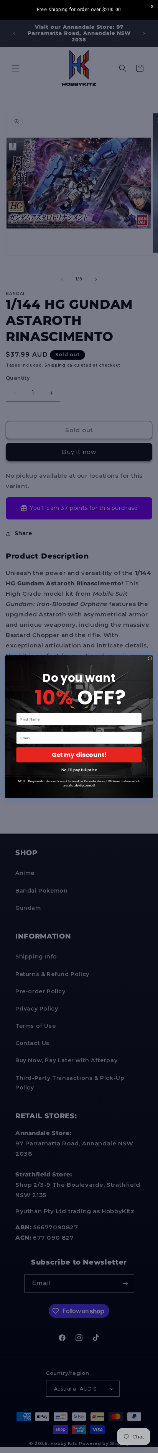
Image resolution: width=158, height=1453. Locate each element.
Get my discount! (79, 754)
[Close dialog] (150, 658)
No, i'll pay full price (79, 769)
